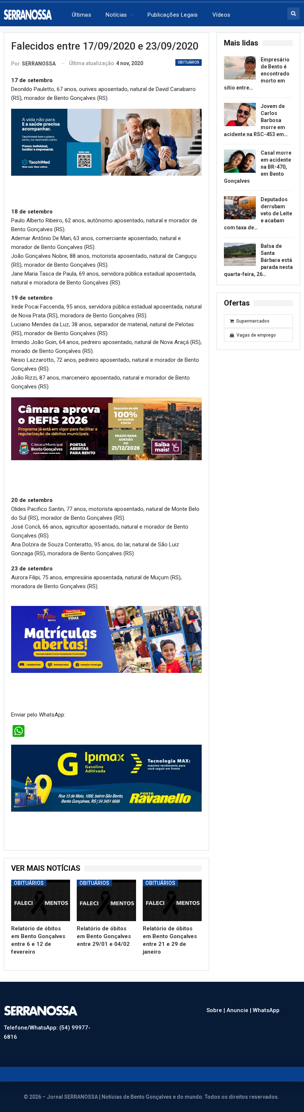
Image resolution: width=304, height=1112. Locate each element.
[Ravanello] (106, 778)
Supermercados (253, 321)
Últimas (81, 14)
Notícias (116, 14)
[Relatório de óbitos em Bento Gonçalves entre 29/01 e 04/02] (106, 900)
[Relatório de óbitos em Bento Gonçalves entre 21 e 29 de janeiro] (172, 900)
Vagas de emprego (256, 335)
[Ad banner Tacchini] (106, 142)
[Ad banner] (106, 639)
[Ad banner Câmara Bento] (106, 428)
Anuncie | (240, 1010)
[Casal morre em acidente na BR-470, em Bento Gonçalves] (240, 161)
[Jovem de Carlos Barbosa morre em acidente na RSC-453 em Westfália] (240, 115)
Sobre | (216, 1010)
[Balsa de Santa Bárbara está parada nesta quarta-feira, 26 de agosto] (240, 254)
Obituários (188, 62)
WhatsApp (266, 1010)
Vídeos (221, 14)
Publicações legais (173, 14)
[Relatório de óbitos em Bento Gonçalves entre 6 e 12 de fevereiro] (40, 900)
